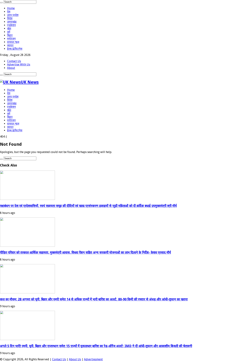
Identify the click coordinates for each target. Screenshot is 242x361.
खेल (9, 28)
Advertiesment (93, 359)
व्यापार (10, 45)
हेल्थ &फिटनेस (14, 48)
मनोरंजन (11, 38)
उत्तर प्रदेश (12, 15)
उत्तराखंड (11, 21)
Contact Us (14, 61)
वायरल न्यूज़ (13, 42)
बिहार (10, 35)
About (11, 68)
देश (8, 11)
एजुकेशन (11, 25)
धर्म (8, 32)
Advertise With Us (18, 64)
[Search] (1, 2)
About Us (75, 359)
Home (11, 8)
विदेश (9, 18)
